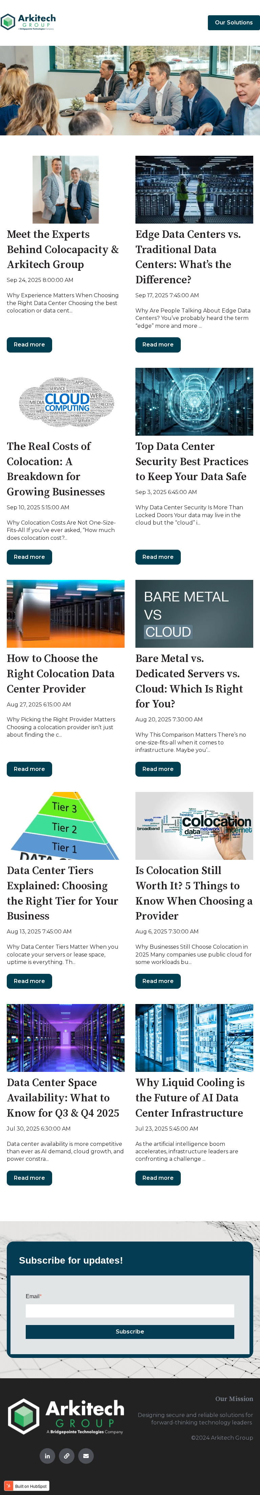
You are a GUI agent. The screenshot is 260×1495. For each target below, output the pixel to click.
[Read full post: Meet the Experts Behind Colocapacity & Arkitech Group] (66, 190)
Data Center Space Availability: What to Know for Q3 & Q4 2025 (63, 1098)
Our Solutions (234, 22)
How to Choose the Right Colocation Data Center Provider (61, 674)
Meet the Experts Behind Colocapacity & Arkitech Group (63, 250)
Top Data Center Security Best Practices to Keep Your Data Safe (191, 462)
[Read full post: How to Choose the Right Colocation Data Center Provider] (66, 614)
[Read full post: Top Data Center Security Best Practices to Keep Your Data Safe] (194, 402)
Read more (29, 344)
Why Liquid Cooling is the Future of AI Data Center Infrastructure (190, 1098)
